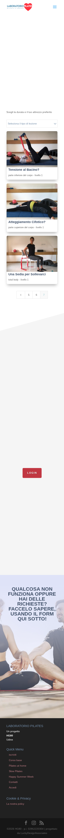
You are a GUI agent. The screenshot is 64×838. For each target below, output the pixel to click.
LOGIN (32, 472)
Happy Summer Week (21, 776)
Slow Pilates (15, 771)
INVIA (49, 699)
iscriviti (12, 754)
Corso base (15, 760)
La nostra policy (15, 803)
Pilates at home (17, 765)
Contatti (13, 782)
